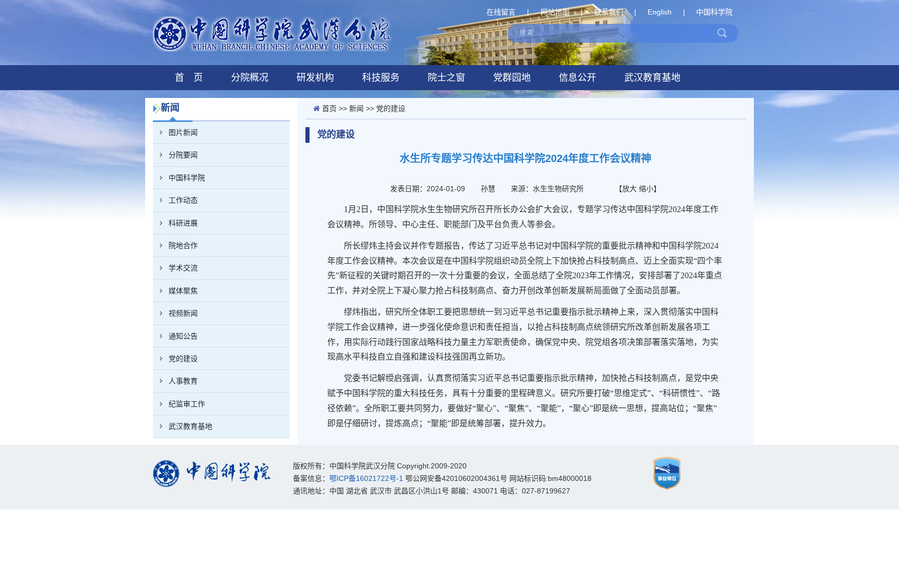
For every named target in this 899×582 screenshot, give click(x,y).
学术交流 (183, 268)
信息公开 (577, 77)
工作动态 (183, 200)
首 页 (189, 77)
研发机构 (315, 77)
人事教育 (183, 381)
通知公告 (183, 336)
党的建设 (183, 358)
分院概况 (249, 77)
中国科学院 (714, 12)
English (660, 12)
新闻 (356, 108)
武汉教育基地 (652, 77)
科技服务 (381, 77)
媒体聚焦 (183, 291)
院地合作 (183, 245)
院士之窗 (446, 77)
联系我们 (608, 12)
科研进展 (183, 223)
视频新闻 (183, 313)
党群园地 (512, 77)
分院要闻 (183, 155)
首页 (329, 108)
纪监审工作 (187, 404)
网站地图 (555, 12)
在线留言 (501, 12)
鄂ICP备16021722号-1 (366, 478)
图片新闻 (183, 132)
